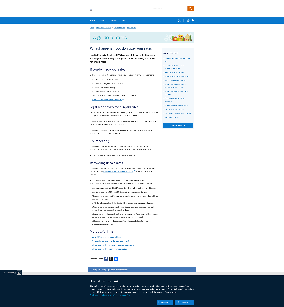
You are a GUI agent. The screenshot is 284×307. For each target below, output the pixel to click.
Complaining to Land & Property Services (174, 67)
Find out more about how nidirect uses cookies (110, 295)
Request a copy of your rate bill (178, 113)
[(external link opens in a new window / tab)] (106, 259)
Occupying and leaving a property (175, 99)
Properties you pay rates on (176, 105)
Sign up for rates (172, 117)
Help (123, 20)
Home (92, 20)
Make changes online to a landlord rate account (175, 86)
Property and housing (103, 28)
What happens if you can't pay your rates (109, 249)
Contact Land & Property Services (108, 99)
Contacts (113, 20)
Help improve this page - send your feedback (109, 269)
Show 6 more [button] (176, 125)
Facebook (184, 20)
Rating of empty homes (174, 109)
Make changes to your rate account (176, 92)
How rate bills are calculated (177, 76)
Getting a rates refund (174, 72)
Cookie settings (9, 272)
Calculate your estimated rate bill (177, 60)
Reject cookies (164, 302)
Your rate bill (131, 28)
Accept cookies (184, 302)
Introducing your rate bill (175, 80)
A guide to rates (119, 28)
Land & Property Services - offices (106, 237)
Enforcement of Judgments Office (119, 171)
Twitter (179, 20)
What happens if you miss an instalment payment (113, 245)
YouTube (188, 20)
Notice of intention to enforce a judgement (110, 241)
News (102, 20)
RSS (193, 20)
